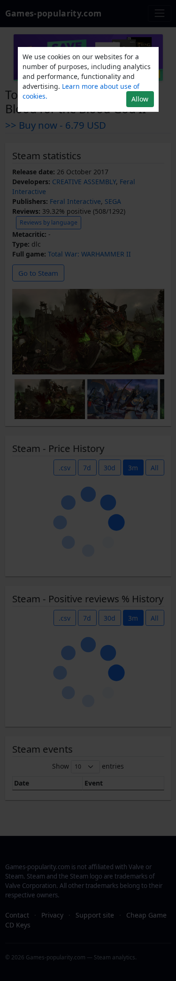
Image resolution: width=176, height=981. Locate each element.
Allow (139, 98)
